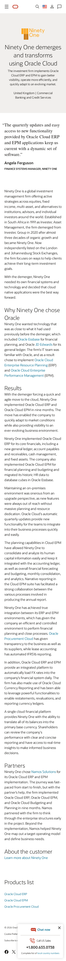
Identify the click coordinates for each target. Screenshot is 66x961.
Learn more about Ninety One (26, 857)
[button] (6, 6)
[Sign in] (52, 6)
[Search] (37, 6)
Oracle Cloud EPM (16, 900)
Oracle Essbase (29, 339)
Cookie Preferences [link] (13, 933)
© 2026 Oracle (11, 927)
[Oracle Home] (15, 6)
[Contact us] (59, 6)
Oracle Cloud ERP (15, 894)
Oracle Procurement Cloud (21, 906)
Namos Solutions (43, 771)
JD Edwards (43, 344)
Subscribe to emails (14, 940)
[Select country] (45, 6)
